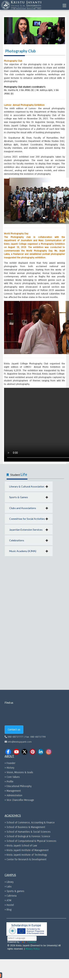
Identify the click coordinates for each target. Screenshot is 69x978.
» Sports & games (14, 891)
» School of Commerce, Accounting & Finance (30, 822)
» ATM (8, 900)
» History (9, 767)
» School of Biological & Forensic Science (27, 836)
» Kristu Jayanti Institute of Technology (26, 854)
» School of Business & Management (25, 827)
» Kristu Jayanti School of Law (21, 845)
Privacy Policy (33, 948)
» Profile (9, 781)
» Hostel (9, 905)
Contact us (14, 729)
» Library (9, 882)
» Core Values (12, 777)
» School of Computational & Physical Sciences (30, 841)
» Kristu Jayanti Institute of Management (27, 850)
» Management (13, 790)
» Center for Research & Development (25, 859)
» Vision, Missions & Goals (19, 772)
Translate (31, 942)
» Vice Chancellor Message (19, 800)
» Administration (13, 795)
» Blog (8, 909)
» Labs (8, 886)
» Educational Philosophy (18, 786)
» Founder (10, 763)
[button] (29, 486)
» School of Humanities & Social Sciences (28, 831)
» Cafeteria (11, 895)
